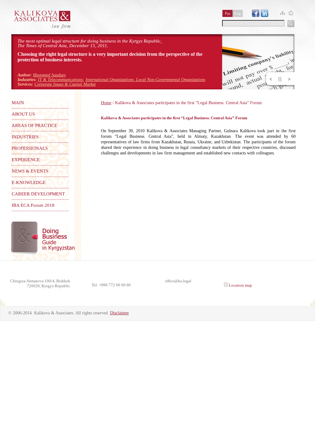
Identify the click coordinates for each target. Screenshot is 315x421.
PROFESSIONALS (30, 148)
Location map (240, 285)
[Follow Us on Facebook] (255, 15)
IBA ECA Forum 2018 (33, 205)
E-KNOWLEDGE (29, 182)
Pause (280, 79)
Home (106, 102)
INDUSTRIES (25, 136)
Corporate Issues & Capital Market (65, 84)
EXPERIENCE (26, 159)
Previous (270, 79)
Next (289, 79)
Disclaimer (119, 313)
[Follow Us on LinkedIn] (264, 15)
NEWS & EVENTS (30, 171)
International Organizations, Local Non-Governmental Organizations (145, 79)
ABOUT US (23, 114)
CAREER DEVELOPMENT (38, 193)
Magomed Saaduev (49, 75)
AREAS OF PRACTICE (34, 125)
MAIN (18, 102)
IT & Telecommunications (60, 79)
